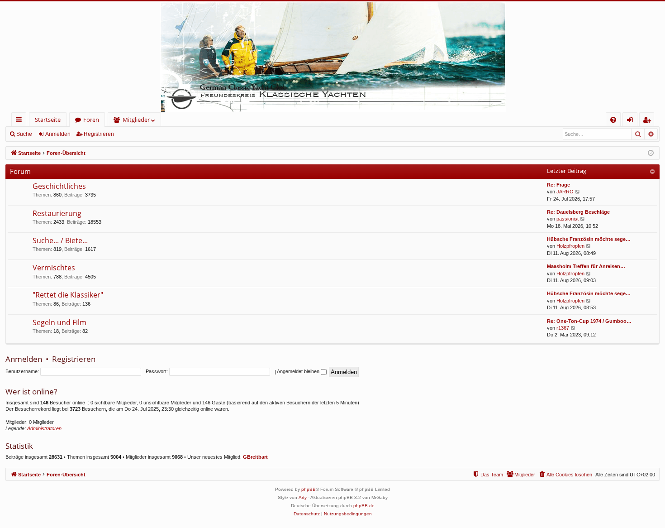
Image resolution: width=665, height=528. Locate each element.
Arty (303, 497)
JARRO (565, 191)
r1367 (562, 328)
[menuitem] (613, 120)
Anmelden (58, 134)
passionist (567, 218)
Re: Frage (558, 184)
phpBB (308, 489)
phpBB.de (364, 505)
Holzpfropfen (570, 246)
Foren (91, 119)
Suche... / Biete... (60, 240)
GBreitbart (255, 457)
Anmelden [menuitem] (632, 121)
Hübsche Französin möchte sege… (589, 239)
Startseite (48, 119)
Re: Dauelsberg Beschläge (578, 212)
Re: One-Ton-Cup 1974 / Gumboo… (589, 321)
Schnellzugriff (20, 121)
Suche (24, 134)
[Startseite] (332, 56)
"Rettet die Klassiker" (68, 295)
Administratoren (44, 428)
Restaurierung (57, 213)
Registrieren (99, 134)
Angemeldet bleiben (299, 371)
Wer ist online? (31, 391)
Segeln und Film (59, 322)
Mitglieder (136, 119)
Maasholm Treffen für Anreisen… (586, 266)
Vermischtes (54, 268)
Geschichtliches (59, 186)
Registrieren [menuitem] (648, 121)
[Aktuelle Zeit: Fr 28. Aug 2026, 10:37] (651, 153)
